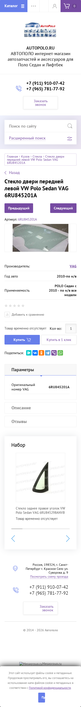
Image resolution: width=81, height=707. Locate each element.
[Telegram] (47, 353)
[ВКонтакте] (35, 353)
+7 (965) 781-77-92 (45, 89)
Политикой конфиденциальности (50, 688)
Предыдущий (18, 208)
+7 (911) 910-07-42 (45, 83)
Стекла (37, 156)
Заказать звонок (40, 103)
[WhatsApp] (60, 353)
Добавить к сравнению (27, 314)
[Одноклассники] (41, 353)
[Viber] (54, 353)
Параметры (22, 370)
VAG (73, 266)
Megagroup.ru (52, 663)
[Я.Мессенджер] (29, 353)
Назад (14, 172)
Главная (12, 156)
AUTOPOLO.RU (40, 48)
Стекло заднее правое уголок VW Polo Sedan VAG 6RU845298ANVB (40, 510)
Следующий (63, 208)
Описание (21, 408)
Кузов (25, 156)
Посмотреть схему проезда (49, 577)
